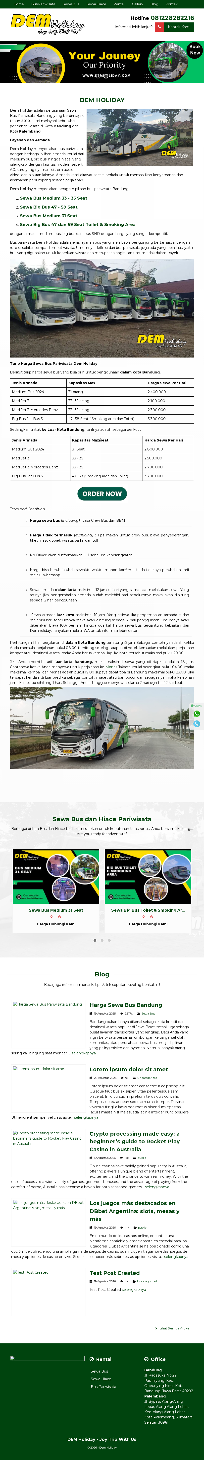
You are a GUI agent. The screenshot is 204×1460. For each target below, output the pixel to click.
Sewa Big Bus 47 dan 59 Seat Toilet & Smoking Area (78, 224)
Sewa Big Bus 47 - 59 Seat (49, 207)
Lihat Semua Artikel (174, 1328)
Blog (154, 4)
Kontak (172, 4)
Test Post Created (115, 1273)
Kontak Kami (179, 27)
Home (19, 4)
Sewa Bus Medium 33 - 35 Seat (53, 198)
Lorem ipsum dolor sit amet (129, 1069)
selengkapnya (84, 1053)
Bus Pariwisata (43, 4)
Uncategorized (147, 1078)
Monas (111, 667)
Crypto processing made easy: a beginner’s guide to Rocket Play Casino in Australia (135, 1142)
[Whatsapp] (197, 714)
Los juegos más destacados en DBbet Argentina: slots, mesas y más (135, 1211)
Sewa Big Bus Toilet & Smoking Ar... (56, 910)
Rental (119, 4)
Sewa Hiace (96, 4)
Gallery (137, 4)
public (142, 1158)
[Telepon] (197, 724)
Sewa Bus (71, 4)
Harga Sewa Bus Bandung (126, 1005)
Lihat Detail (61, 876)
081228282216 (172, 17)
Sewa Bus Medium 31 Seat (48, 215)
